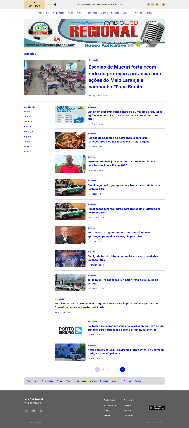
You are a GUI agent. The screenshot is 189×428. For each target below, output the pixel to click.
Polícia (27, 141)
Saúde (27, 151)
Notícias (138, 13)
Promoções (92, 13)
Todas (27, 111)
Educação (29, 131)
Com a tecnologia (152, 422)
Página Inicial (43, 13)
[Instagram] (152, 4)
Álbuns (71, 13)
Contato (149, 13)
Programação (58, 13)
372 (115, 369)
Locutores (127, 13)
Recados (115, 13)
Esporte (27, 136)
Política (27, 146)
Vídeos (80, 13)
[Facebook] (157, 4)
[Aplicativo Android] (163, 4)
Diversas (28, 121)
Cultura (27, 116)
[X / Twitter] (148, 4)
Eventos (104, 13)
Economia (29, 126)
